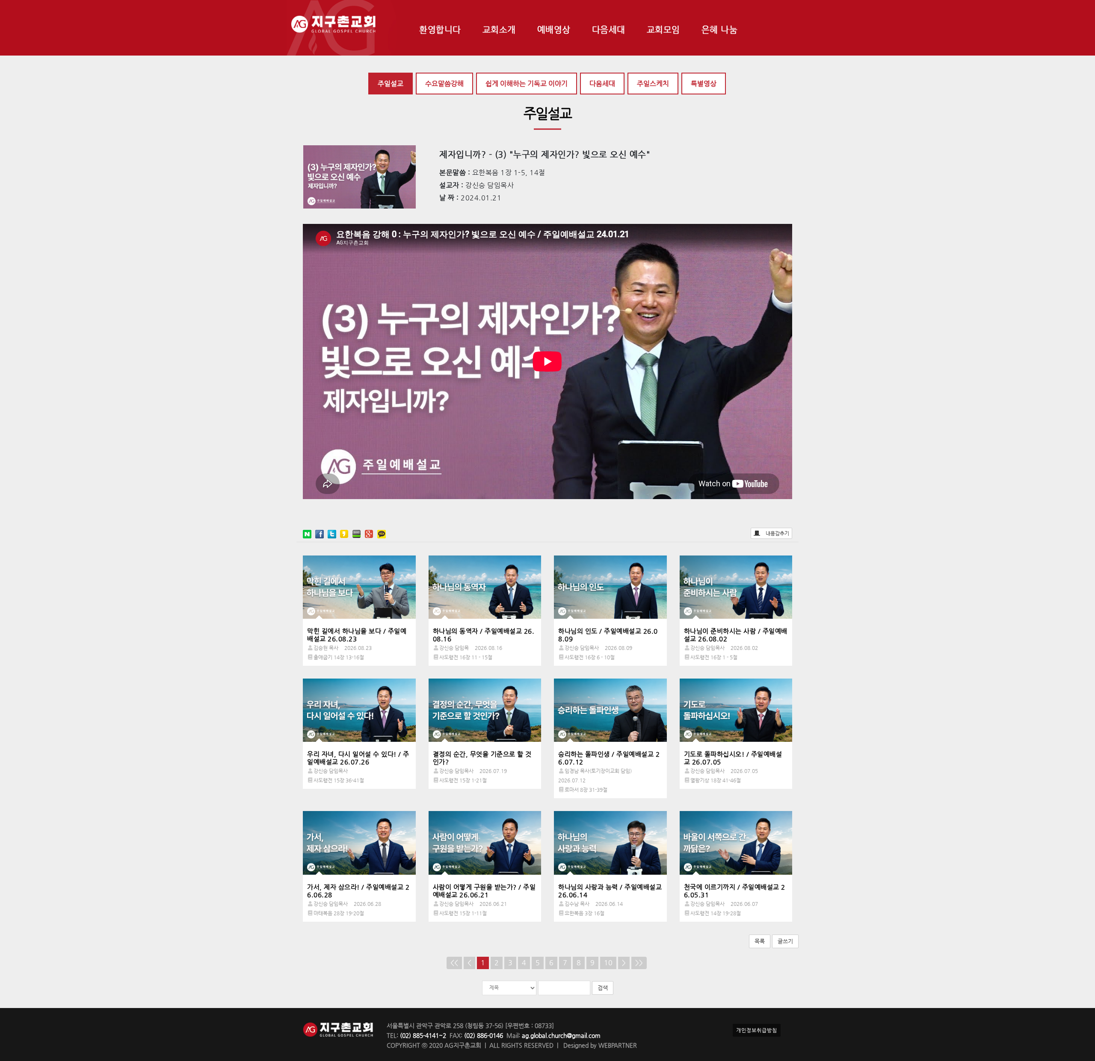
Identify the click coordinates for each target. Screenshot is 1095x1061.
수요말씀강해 (444, 83)
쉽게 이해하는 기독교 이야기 (526, 83)
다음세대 (602, 83)
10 (608, 962)
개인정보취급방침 (756, 1030)
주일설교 (390, 83)
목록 (760, 941)
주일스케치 (653, 83)
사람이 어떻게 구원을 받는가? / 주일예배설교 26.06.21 (484, 890)
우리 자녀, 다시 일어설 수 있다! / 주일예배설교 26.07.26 (358, 757)
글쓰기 (785, 941)
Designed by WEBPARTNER (599, 1045)
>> (639, 962)
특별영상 (703, 83)
